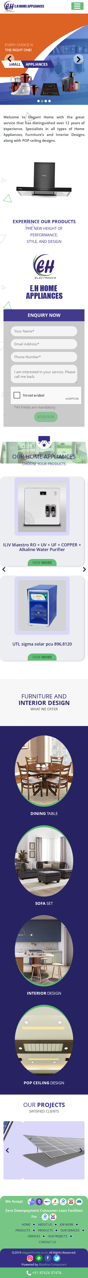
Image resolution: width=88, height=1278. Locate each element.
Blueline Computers (52, 1264)
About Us (45, 1225)
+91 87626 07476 (46, 1272)
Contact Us (47, 1242)
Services (34, 1236)
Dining (44, 813)
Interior (44, 993)
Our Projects (57, 1236)
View (42, 562)
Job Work (66, 1225)
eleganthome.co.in (35, 1252)
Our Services (70, 1230)
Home (26, 1225)
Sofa (44, 903)
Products (22, 1230)
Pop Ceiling (44, 1082)
